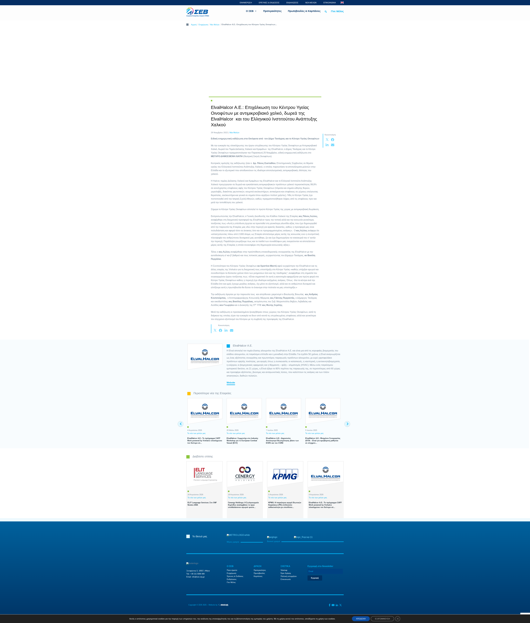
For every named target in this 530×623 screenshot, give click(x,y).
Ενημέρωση (203, 25)
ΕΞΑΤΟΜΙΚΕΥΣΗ (382, 619)
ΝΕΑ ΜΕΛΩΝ (310, 3)
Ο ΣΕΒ (250, 11)
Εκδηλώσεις (231, 579)
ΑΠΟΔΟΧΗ (361, 619)
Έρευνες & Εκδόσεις (235, 576)
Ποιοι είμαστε (232, 570)
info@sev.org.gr (198, 577)
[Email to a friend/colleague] (332, 145)
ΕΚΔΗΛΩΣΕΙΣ (292, 3)
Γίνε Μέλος (337, 11)
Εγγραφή (315, 578)
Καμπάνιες (258, 576)
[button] (326, 12)
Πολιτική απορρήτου (289, 576)
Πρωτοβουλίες (259, 573)
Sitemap (284, 570)
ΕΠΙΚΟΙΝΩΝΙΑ (329, 3)
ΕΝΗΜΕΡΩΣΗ (246, 3)
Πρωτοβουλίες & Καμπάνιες (304, 11)
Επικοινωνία (286, 579)
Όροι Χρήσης (286, 573)
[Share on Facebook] (332, 139)
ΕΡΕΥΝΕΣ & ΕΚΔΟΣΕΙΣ (269, 3)
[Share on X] (327, 139)
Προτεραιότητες (272, 11)
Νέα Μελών (214, 25)
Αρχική (194, 25)
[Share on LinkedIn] (327, 145)
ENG (342, 3)
